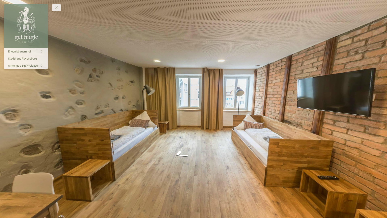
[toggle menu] (56, 7)
